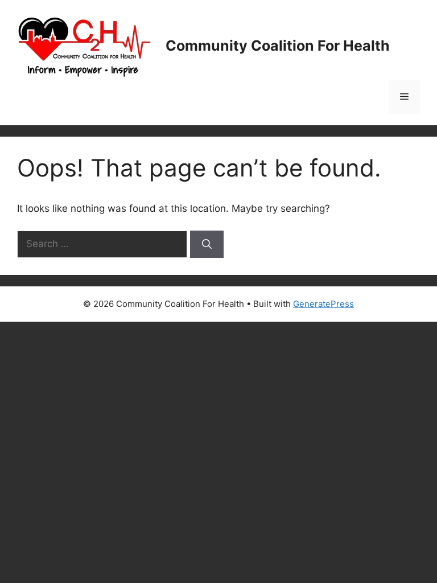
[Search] (207, 244)
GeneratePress (323, 303)
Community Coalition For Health (278, 45)
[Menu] (404, 97)
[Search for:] (103, 243)
